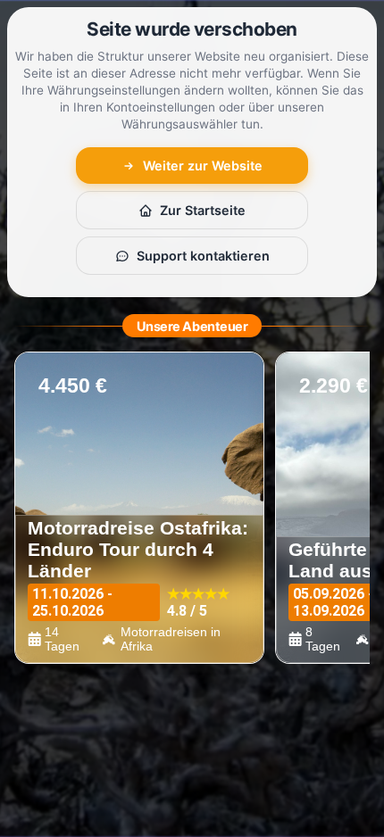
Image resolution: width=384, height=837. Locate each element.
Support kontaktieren (203, 255)
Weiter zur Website (203, 165)
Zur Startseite (203, 210)
